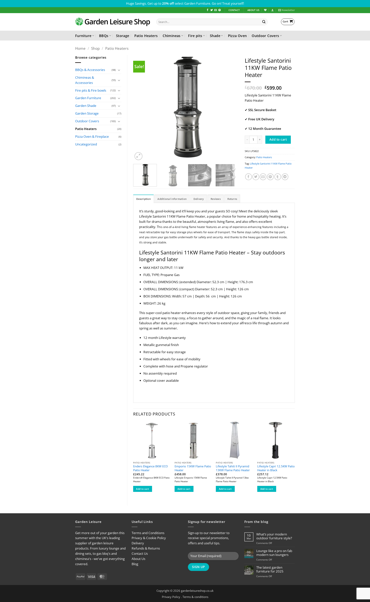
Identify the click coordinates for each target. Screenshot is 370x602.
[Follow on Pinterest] (219, 10)
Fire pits (195, 35)
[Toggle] (119, 70)
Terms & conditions (195, 597)
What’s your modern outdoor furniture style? (274, 536)
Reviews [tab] (216, 199)
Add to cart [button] (142, 489)
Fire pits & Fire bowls (90, 90)
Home (80, 48)
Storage (122, 35)
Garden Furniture (88, 98)
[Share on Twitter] (255, 176)
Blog (135, 564)
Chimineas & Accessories (84, 80)
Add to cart (278, 139)
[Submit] (264, 22)
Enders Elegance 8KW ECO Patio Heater (150, 468)
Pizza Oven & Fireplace (92, 136)
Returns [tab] (232, 199)
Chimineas (171, 35)
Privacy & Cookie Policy (149, 538)
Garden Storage (87, 113)
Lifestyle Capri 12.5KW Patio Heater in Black (276, 468)
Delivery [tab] (198, 199)
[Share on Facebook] (248, 176)
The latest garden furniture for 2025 (269, 569)
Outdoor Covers (265, 35)
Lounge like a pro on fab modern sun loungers (274, 553)
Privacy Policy (171, 597)
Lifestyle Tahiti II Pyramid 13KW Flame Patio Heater (233, 468)
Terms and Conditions (148, 533)
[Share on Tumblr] (277, 176)
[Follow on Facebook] (207, 10)
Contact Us (140, 553)
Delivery (138, 543)
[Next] (232, 108)
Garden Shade (85, 105)
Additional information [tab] (172, 199)
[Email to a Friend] (263, 176)
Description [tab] (143, 199)
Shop (95, 48)
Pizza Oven (237, 35)
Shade (215, 35)
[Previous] (140, 108)
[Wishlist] (265, 10)
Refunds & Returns (146, 548)
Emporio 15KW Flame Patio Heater (193, 468)
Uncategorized (86, 144)
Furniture (83, 35)
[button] (272, 10)
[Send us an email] (215, 10)
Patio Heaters (146, 35)
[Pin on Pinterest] (270, 176)
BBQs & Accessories (90, 70)
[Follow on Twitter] (211, 10)
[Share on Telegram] (285, 176)
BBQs (103, 35)
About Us (138, 558)
